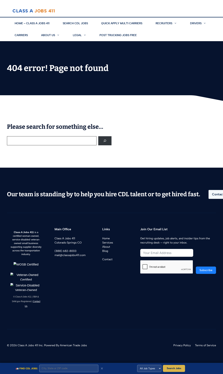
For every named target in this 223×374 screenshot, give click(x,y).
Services (107, 242)
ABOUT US (48, 35)
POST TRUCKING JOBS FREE (118, 35)
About (106, 246)
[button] (177, 23)
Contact (107, 259)
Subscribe (205, 270)
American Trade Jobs (73, 345)
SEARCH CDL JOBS (75, 23)
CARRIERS (21, 35)
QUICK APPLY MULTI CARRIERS (121, 23)
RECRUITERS (164, 23)
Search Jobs (174, 368)
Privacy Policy (182, 345)
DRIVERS (196, 23)
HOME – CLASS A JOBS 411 (32, 23)
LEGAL (77, 35)
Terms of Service (205, 345)
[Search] (105, 140)
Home (106, 238)
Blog (105, 251)
